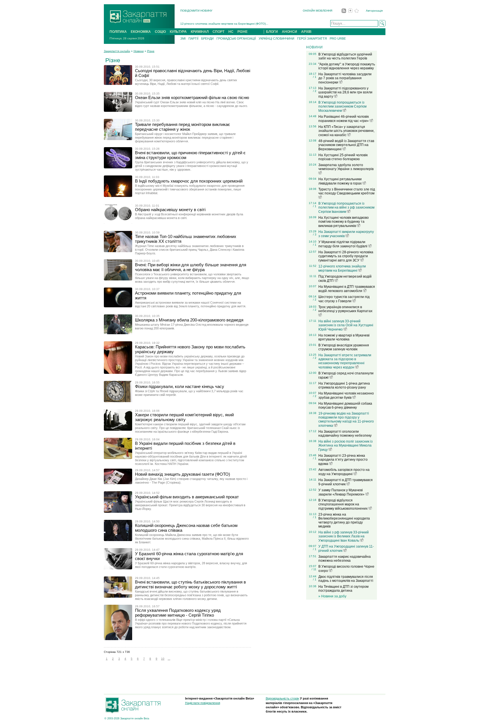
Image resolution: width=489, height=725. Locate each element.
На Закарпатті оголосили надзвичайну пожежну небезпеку (345, 433)
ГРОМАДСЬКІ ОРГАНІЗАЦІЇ (236, 38)
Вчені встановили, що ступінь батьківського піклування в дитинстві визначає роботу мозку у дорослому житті (190, 584)
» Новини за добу (332, 596)
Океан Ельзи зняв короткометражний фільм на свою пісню (192, 97)
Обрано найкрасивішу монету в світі (170, 209)
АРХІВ (306, 32)
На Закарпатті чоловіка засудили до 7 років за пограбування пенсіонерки (345, 78)
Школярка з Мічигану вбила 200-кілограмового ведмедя (189, 320)
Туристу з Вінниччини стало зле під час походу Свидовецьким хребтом (346, 191)
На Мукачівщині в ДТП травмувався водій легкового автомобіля (346, 289)
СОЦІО (160, 32)
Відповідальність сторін (282, 698)
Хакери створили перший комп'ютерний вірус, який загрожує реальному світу (184, 417)
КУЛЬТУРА (178, 32)
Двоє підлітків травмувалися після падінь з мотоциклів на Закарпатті (345, 579)
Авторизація (374, 10)
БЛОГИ (272, 32)
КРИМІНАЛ (200, 32)
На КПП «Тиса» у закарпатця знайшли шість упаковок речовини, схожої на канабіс (346, 131)
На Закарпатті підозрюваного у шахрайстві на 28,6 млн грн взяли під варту (345, 92)
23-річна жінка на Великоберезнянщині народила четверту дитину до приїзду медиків (344, 520)
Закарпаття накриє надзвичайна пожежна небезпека (344, 559)
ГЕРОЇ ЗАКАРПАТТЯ (312, 38)
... (169, 658)
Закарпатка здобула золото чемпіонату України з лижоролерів (346, 167)
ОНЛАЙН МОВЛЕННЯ (317, 10)
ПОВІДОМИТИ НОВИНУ (196, 10)
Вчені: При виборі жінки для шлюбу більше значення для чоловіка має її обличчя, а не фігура (190, 267)
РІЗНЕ (242, 32)
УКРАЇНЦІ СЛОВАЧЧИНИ (276, 38)
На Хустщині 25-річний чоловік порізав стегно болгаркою (343, 157)
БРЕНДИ (207, 38)
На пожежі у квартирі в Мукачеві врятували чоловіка (344, 337)
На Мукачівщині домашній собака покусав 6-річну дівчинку (345, 405)
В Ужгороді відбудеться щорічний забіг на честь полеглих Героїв (345, 56)
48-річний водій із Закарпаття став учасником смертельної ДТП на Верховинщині (346, 145)
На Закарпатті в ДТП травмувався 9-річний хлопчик (345, 482)
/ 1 (314, 76)
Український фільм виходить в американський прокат (187, 496)
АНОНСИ (289, 32)
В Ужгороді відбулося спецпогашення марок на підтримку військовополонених (343, 504)
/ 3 (314, 234)
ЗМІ (183, 38)
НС (230, 32)
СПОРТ (218, 32)
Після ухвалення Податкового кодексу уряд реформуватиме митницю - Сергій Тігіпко (178, 612)
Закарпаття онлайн (117, 51)
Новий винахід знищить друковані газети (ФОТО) (182, 474)
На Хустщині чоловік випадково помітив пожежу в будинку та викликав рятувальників (343, 222)
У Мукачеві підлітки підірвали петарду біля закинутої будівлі (343, 244)
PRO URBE (338, 38)
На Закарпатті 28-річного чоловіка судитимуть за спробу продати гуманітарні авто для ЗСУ (345, 256)
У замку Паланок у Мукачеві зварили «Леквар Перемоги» (341, 492)
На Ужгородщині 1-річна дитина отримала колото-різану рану (344, 385)
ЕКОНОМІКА (141, 32)
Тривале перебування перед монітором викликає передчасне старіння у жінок (182, 127)
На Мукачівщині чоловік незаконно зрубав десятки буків (346, 395)
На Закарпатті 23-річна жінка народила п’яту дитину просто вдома (343, 460)
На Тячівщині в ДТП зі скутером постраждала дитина (343, 589)
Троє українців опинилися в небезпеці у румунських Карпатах (345, 309)
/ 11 (314, 569)
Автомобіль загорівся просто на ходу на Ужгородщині (344, 472)
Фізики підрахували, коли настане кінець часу (179, 386)
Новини (139, 51)
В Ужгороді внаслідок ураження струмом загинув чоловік (343, 347)
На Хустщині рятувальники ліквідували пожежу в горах (340, 181)
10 (162, 658)
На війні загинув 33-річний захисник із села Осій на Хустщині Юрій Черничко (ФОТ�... (239, 24)
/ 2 (314, 91)
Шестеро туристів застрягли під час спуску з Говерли (344, 299)
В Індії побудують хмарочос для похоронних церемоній (189, 181)
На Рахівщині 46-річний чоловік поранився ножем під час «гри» (344, 119)
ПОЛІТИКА (118, 32)
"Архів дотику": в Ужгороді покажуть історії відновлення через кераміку (346, 66)
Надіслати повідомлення (202, 703)
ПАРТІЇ (193, 38)
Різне (151, 51)
